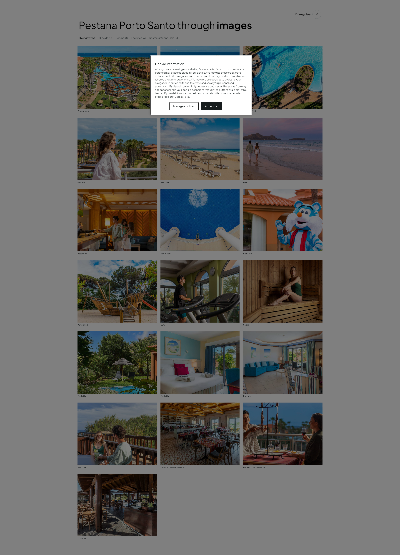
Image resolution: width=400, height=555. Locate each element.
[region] (201, 85)
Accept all (211, 106)
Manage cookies (184, 106)
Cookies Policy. (182, 96)
